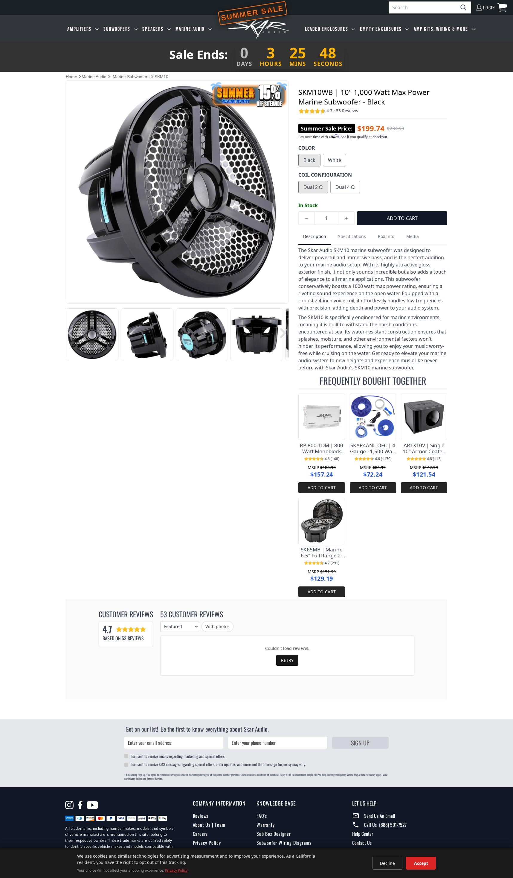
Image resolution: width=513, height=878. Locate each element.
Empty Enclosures (381, 29)
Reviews (201, 815)
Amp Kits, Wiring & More (441, 29)
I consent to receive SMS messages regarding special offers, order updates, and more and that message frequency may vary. (218, 764)
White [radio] (334, 160)
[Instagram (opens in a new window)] (69, 805)
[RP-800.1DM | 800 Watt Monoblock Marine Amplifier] (321, 417)
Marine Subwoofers (131, 76)
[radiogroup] (372, 160)
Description (314, 236)
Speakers (152, 29)
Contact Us (362, 842)
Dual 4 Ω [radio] (345, 187)
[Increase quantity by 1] (346, 218)
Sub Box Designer (273, 833)
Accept (421, 863)
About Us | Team (209, 824)
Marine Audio (190, 29)
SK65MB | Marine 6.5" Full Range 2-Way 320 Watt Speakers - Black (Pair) (322, 553)
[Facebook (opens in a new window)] (80, 805)
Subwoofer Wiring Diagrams (284, 842)
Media (412, 236)
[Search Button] (465, 7)
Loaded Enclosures (326, 29)
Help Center (362, 833)
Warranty (265, 824)
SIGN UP (360, 742)
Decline (387, 863)
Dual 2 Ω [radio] (313, 187)
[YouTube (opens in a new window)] (92, 806)
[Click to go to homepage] (258, 29)
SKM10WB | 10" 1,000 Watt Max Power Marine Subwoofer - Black (364, 97)
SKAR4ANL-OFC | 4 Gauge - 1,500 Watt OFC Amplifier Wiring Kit (373, 448)
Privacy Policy (207, 842)
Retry (287, 660)
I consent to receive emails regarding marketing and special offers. (178, 756)
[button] (71, 333)
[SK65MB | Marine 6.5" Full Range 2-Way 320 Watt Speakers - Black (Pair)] (321, 521)
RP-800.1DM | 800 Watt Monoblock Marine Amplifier (321, 448)
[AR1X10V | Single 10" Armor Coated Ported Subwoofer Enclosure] (424, 417)
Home (71, 76)
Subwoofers (116, 29)
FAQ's (261, 815)
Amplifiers (79, 29)
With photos (217, 626)
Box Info (386, 236)
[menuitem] (83, 29)
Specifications (352, 236)
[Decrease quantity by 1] (306, 218)
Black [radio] (309, 160)
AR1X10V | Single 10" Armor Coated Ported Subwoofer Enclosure (424, 448)
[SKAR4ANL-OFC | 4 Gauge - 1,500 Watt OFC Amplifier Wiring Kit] (373, 417)
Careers (200, 833)
